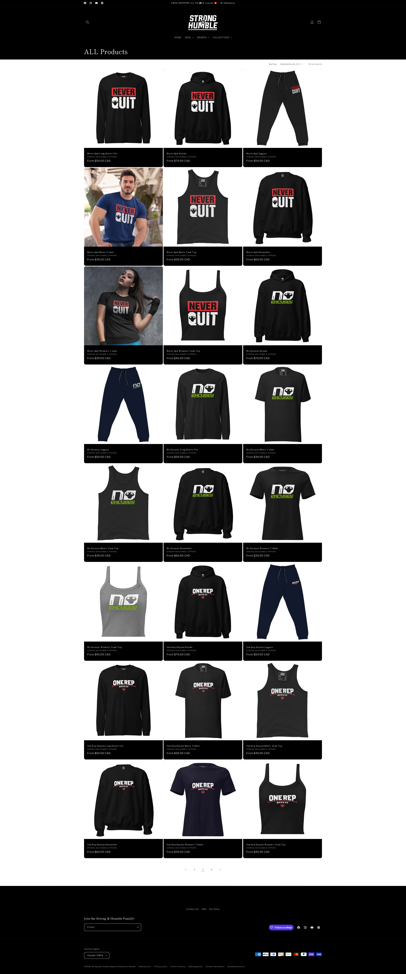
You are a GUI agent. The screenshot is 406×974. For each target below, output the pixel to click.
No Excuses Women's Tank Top (104, 647)
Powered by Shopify (126, 967)
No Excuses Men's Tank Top (102, 548)
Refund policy (145, 966)
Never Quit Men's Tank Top (182, 252)
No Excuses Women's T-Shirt (262, 548)
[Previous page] (185, 869)
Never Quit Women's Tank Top (183, 351)
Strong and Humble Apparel (104, 967)
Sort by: (273, 64)
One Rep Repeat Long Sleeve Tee (105, 746)
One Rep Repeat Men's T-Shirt (183, 746)
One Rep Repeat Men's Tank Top (264, 746)
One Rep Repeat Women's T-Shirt (185, 844)
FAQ (204, 909)
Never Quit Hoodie (176, 153)
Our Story (214, 909)
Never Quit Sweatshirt (258, 252)
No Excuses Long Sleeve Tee (182, 449)
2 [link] (203, 869)
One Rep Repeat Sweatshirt (102, 844)
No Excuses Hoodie (256, 351)
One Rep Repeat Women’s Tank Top (266, 844)
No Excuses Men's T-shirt (260, 449)
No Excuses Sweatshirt (179, 548)
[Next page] (220, 869)
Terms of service (177, 966)
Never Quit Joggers (256, 153)
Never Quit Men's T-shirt (100, 252)
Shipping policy (195, 966)
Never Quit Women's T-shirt (102, 351)
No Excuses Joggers (98, 449)
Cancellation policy (236, 966)
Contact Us (192, 909)
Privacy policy (160, 966)
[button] (87, 22)
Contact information (215, 966)
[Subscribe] (137, 927)
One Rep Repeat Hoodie (180, 647)
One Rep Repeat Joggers (259, 647)
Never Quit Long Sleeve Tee (102, 153)
